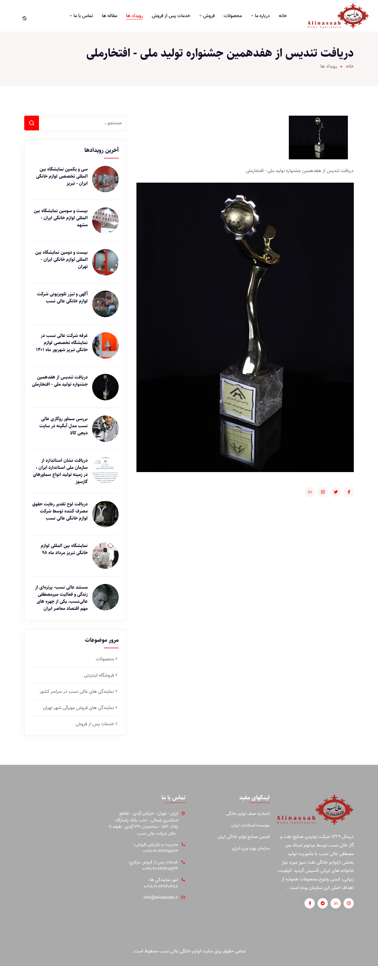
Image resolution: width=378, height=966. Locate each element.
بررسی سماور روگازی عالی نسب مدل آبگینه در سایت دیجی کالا (63, 426)
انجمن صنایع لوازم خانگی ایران (243, 837)
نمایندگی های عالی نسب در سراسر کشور (77, 691)
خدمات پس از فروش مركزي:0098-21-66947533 (153, 865)
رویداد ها (134, 16)
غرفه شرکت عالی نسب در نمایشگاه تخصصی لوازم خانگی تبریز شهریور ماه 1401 (62, 342)
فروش (208, 16)
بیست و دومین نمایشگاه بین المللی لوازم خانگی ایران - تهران (61, 259)
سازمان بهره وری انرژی (251, 848)
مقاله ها (109, 16)
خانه (283, 16)
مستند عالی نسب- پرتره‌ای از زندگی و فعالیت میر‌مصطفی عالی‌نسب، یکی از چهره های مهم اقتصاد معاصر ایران (61, 598)
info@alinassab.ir (161, 897)
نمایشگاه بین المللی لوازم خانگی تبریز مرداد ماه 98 (64, 549)
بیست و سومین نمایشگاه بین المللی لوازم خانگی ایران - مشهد (61, 218)
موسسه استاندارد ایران (250, 825)
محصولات (233, 16)
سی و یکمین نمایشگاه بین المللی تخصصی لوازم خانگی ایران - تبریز (62, 176)
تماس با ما (82, 16)
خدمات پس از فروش (171, 16)
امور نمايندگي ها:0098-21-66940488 (161, 883)
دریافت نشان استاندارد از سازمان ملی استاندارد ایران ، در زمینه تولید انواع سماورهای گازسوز (60, 471)
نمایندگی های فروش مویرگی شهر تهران (78, 707)
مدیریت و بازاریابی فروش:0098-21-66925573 (156, 847)
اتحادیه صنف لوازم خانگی (248, 814)
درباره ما (262, 16)
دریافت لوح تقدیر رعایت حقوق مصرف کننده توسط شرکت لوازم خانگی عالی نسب (60, 511)
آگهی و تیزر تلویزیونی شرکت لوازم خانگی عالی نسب (62, 298)
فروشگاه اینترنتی (99, 675)
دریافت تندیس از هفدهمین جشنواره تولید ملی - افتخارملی (60, 381)
